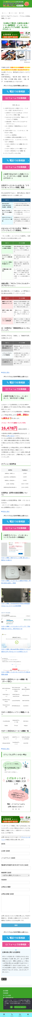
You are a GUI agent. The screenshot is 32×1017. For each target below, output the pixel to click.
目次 (13, 105)
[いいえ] (30, 1007)
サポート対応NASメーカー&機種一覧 (15, 151)
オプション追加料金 (11, 135)
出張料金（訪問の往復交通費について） (16, 137)
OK (11, 1007)
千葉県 (4, 979)
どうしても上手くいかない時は (13, 153)
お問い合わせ (10, 436)
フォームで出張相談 (17, 98)
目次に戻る (6, 372)
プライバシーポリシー (20, 1007)
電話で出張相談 (17, 91)
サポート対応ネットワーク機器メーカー (16, 148)
